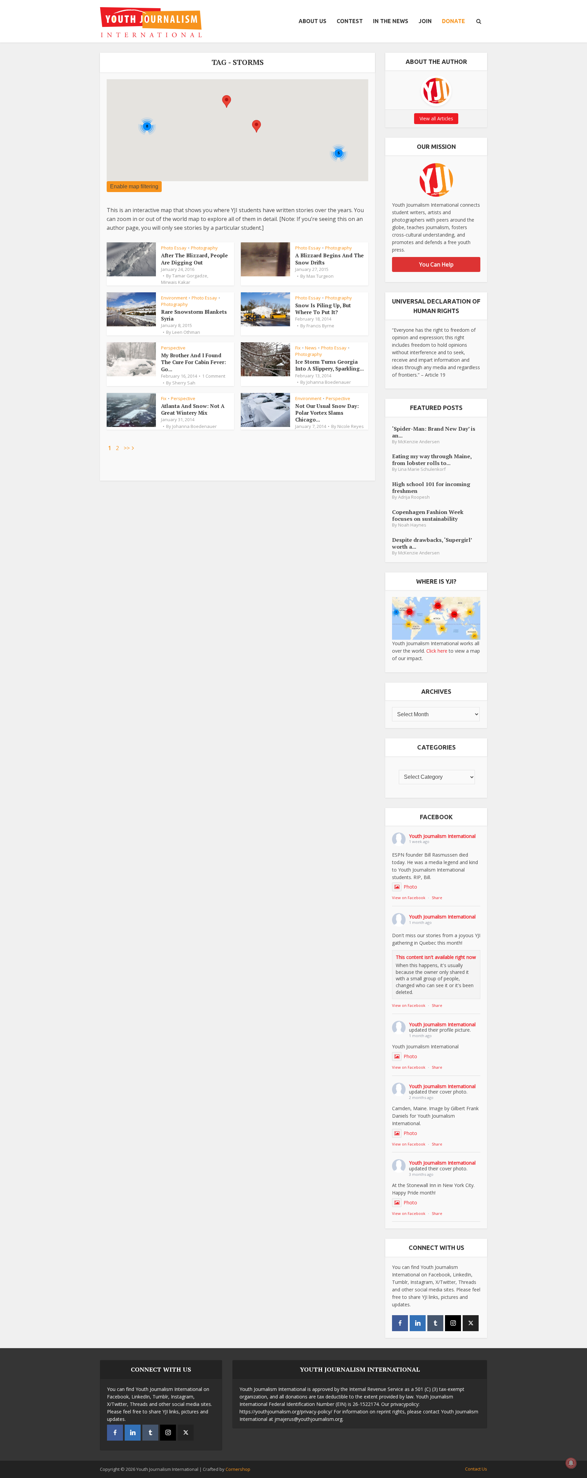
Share (437, 897)
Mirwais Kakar (175, 282)
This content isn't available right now (436, 957)
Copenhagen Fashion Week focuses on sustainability (427, 515)
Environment (174, 298)
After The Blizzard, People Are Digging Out (194, 258)
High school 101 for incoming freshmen (431, 487)
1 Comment (213, 376)
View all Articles (436, 118)
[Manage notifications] (571, 1463)
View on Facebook (408, 897)
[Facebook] (400, 1323)
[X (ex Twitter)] (471, 1323)
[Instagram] (453, 1323)
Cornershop (238, 1469)
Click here (436, 651)
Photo (410, 886)
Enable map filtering (134, 186)
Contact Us (476, 1469)
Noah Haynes (412, 525)
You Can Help (436, 264)
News (311, 348)
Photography (204, 248)
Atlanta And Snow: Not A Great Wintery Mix (193, 409)
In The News (390, 21)
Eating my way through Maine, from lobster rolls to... (432, 459)
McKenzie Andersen (419, 442)
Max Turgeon (320, 276)
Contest (350, 21)
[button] (256, 126)
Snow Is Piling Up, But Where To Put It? (323, 308)
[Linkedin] (418, 1323)
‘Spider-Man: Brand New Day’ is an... (433, 432)
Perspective (173, 348)
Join (425, 21)
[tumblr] (435, 1323)
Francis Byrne (320, 326)
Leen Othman (186, 332)
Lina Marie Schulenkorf (422, 469)
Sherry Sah (183, 383)
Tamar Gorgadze (189, 276)
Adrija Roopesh (414, 497)
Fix (298, 348)
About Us (312, 21)
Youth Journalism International (442, 836)
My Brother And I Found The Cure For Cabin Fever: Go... (193, 362)
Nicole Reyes (350, 426)
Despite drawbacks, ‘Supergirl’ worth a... (432, 543)
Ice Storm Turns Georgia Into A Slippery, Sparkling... (329, 365)
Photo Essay (173, 248)
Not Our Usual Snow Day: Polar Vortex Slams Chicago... (327, 412)
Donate (453, 21)
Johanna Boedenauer (328, 382)
